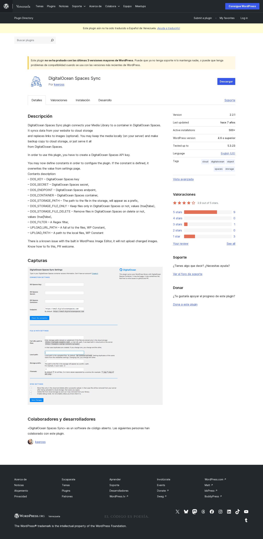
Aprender (115, 479)
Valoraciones (58, 100)
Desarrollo (105, 100)
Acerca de (20, 479)
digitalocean (217, 161)
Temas (66, 485)
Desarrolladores (118, 490)
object (230, 161)
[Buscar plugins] (52, 40)
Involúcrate (163, 479)
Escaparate (68, 479)
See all (231, 243)
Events (161, 485)
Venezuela (54, 516)
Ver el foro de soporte (187, 274)
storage (229, 169)
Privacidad (20, 496)
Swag (162, 496)
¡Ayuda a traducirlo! (168, 28)
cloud (205, 161)
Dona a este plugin (185, 304)
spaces (219, 169)
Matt (209, 485)
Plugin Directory (23, 17)
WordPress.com (215, 479)
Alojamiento (21, 490)
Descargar (226, 81)
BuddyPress (213, 496)
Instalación (83, 100)
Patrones (67, 496)
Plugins (66, 490)
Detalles (36, 100)
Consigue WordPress (242, 6)
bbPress (211, 490)
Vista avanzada (183, 179)
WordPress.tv (118, 496)
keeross (59, 84)
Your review (180, 243)
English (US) (228, 153)
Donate (163, 490)
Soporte (230, 100)
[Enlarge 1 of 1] (158, 271)
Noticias (19, 485)
